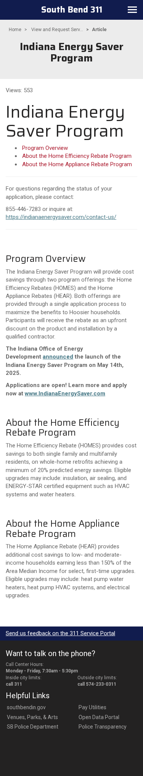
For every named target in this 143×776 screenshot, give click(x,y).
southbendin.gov (26, 707)
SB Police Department (32, 727)
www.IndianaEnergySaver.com (65, 393)
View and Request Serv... (57, 29)
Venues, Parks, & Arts (32, 717)
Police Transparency (103, 727)
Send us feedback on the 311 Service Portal (60, 633)
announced (58, 356)
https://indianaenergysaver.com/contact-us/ (61, 217)
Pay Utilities (92, 707)
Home (15, 29)
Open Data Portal (99, 717)
